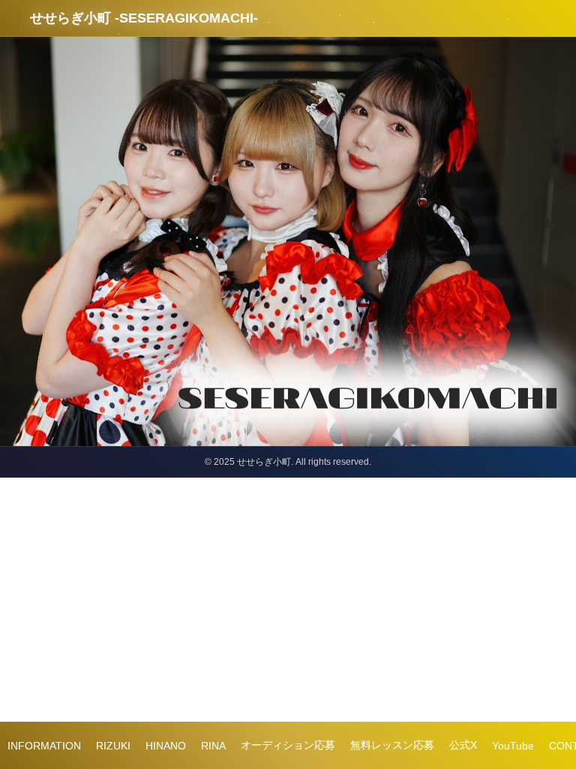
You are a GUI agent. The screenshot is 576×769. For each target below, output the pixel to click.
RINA (213, 746)
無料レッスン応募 (392, 745)
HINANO (166, 746)
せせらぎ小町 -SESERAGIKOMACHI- (144, 18)
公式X (463, 745)
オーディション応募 (288, 745)
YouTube (513, 746)
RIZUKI (113, 746)
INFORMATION (44, 746)
